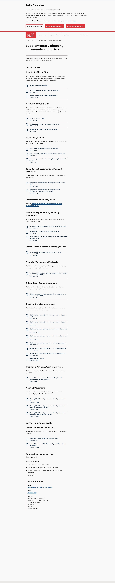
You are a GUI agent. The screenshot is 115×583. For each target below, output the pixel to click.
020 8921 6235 (31, 493)
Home (27, 40)
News (52, 35)
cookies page (71, 21)
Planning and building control (38, 40)
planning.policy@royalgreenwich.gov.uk (39, 487)
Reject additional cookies (54, 26)
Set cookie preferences (34, 26)
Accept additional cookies (75, 26)
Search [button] (65, 35)
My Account (84, 35)
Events (58, 35)
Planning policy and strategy (55, 40)
